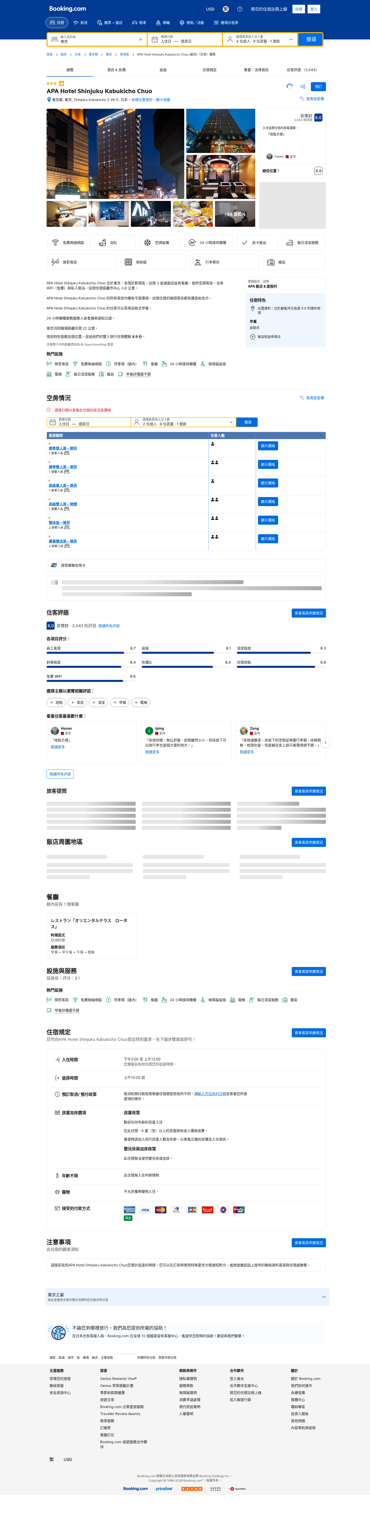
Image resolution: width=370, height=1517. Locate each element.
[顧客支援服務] (240, 9)
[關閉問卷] (319, 1235)
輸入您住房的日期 (212, 1374)
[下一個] (322, 147)
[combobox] (98, 41)
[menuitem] (57, 22)
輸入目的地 (68, 37)
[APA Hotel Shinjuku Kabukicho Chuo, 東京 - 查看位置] (49, 100)
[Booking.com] (68, 9)
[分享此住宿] (303, 87)
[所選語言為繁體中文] (226, 9)
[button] (52, 83)
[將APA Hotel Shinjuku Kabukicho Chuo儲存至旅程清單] (290, 87)
